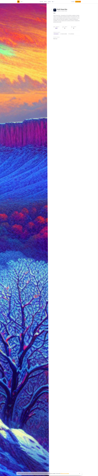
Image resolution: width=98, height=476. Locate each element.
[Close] (79, 473)
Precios (45, 1)
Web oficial (55, 38)
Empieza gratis (78, 1)
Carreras (49, 1)
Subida (65, 26)
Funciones (41, 1)
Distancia (57, 26)
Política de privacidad (64, 473)
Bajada (74, 26)
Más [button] (52, 1)
